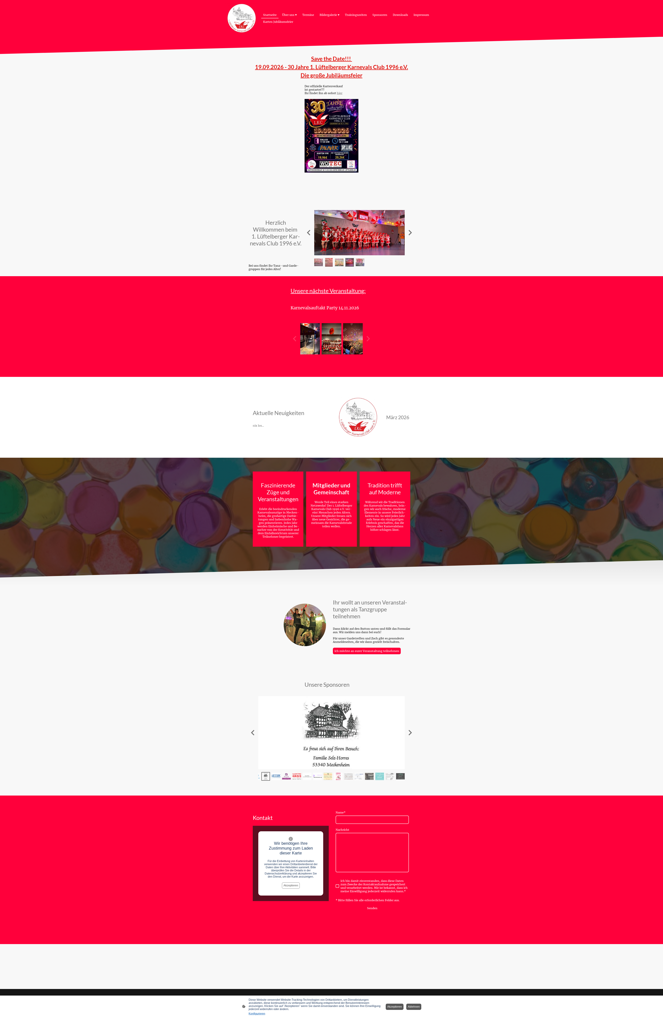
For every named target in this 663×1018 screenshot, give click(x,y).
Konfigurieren (257, 1013)
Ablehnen (414, 1006)
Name (340, 812)
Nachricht (342, 829)
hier (339, 93)
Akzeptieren (291, 885)
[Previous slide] (253, 733)
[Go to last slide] (309, 232)
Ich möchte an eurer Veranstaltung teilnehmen (366, 651)
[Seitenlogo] (241, 18)
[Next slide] (410, 232)
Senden (372, 908)
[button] (318, 262)
